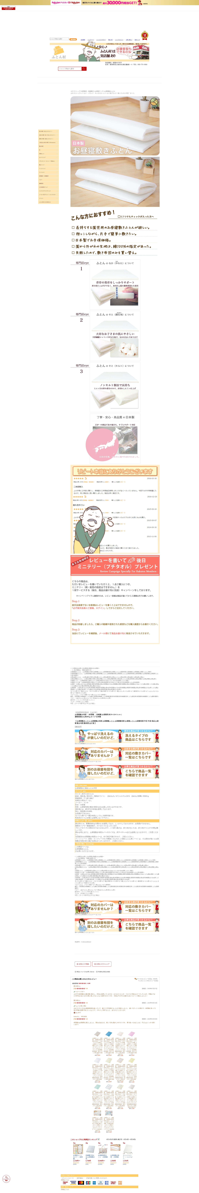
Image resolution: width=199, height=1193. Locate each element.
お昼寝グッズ (99, 91)
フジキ (123, 93)
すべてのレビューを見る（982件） (147, 979)
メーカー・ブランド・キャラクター (92, 93)
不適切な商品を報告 (104, 971)
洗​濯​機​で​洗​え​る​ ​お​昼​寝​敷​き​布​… (90, 1157)
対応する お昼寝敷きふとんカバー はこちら (88, 761)
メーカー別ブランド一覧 (111, 93)
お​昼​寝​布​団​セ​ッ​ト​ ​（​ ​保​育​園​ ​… (103, 1157)
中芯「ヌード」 (130, 93)
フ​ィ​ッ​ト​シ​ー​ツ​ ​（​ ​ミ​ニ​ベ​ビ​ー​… (127, 1157)
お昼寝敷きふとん (109, 91)
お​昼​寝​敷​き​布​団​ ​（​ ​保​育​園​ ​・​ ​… (114, 1157)
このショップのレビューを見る (148, 980)
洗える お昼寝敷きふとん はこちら (85, 743)
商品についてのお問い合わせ (85, 971)
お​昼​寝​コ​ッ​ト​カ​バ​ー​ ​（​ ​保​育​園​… (78, 1157)
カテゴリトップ (75, 91)
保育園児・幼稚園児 (87, 91)
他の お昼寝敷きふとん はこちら (84, 779)
